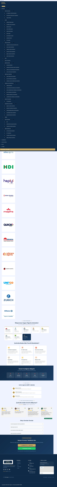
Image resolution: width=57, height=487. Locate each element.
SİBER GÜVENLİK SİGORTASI (11, 137)
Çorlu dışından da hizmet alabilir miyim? (27, 430)
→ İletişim (18, 468)
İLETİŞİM (3, 146)
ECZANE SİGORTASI (9, 65)
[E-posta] (9, 469)
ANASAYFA (3, 6)
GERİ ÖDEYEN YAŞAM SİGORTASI (11, 124)
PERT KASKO (8, 33)
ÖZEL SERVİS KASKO (10, 29)
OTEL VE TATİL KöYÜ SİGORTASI (11, 71)
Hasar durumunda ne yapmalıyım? (27, 433)
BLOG (3, 144)
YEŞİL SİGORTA (9, 17)
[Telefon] (7, 469)
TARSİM (6, 117)
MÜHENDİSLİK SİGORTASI (9, 103)
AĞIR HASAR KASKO (10, 31)
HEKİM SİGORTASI (9, 85)
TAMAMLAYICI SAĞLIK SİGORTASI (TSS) (12, 44)
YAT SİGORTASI (9, 101)
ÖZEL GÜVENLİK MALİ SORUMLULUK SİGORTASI (14, 90)
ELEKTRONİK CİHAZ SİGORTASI (11, 112)
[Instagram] (4, 469)
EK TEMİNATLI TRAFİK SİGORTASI (11, 13)
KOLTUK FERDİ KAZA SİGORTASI (11, 78)
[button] (5, 8)
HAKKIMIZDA (4, 139)
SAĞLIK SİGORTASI (7, 42)
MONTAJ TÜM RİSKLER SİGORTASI (12, 108)
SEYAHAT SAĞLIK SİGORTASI (11, 51)
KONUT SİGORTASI (7, 60)
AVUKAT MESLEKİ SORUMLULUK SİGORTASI (13, 87)
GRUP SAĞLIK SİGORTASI (10, 56)
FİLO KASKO (8, 40)
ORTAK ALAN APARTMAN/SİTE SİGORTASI (13, 69)
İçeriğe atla (2, 0)
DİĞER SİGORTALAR (8, 128)
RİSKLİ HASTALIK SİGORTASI (11, 53)
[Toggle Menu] (8, 8)
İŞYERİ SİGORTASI (7, 62)
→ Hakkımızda (18, 463)
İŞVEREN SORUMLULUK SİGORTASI (12, 94)
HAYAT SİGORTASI (7, 119)
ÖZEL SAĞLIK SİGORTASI (10, 47)
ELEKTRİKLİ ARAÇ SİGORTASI (11, 24)
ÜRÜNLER (3, 8)
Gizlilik (53, 477)
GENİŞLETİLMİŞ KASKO (10, 22)
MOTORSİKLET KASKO (10, 35)
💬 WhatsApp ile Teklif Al (27, 448)
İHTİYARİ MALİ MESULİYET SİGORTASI (12, 15)
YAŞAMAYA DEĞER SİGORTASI (11, 126)
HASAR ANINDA (4, 142)
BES (7, 121)
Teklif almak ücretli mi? (27, 427)
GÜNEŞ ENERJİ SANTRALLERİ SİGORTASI (13, 110)
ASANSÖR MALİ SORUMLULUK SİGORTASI (13, 96)
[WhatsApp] (6, 469)
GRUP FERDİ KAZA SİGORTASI (11, 76)
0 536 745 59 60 (31, 466)
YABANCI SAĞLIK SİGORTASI (11, 49)
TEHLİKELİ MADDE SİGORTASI (11, 135)
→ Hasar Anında (19, 466)
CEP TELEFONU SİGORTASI (11, 130)
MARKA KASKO (9, 26)
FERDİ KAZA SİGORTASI (8, 74)
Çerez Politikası (50, 477)
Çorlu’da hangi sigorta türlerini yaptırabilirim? (27, 424)
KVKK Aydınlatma (45, 477)
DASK (5, 58)
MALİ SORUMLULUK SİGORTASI (11, 92)
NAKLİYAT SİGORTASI (8, 99)
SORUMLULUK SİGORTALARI (9, 83)
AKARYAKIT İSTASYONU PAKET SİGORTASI (13, 67)
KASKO (6, 20)
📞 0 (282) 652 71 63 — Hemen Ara (27, 445)
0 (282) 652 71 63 (31, 463)
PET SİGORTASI (9, 133)
